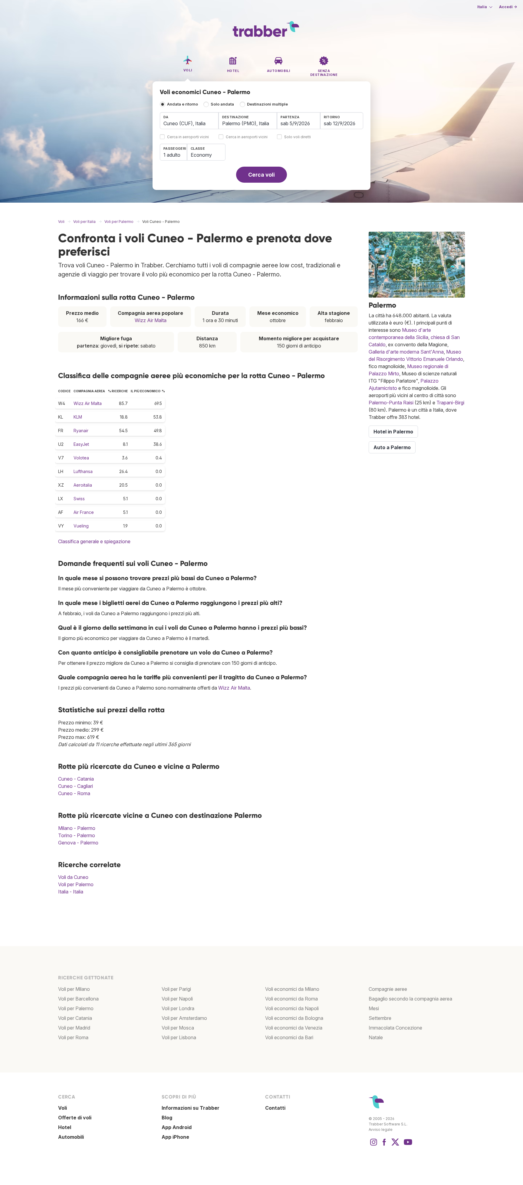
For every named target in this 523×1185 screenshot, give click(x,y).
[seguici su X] (395, 1145)
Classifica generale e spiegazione (94, 541)
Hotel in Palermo (393, 432)
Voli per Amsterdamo (184, 1018)
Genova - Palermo (78, 843)
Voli (62, 1108)
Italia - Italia (70, 892)
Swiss (79, 498)
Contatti (275, 1108)
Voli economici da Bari (289, 1037)
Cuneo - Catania (76, 779)
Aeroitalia (83, 485)
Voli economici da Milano (292, 989)
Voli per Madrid (74, 1028)
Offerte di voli (74, 1118)
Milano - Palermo (76, 828)
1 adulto (171, 155)
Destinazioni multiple (267, 104)
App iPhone (175, 1137)
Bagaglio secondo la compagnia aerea (410, 999)
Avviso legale (381, 1129)
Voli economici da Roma (291, 999)
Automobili (71, 1137)
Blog (167, 1118)
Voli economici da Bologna (294, 1018)
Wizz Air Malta (150, 320)
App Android (177, 1127)
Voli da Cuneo (73, 877)
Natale (376, 1037)
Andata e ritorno (182, 104)
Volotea (81, 457)
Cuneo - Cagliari (75, 786)
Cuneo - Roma (74, 793)
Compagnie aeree (388, 989)
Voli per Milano (74, 989)
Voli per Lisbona (179, 1037)
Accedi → (508, 7)
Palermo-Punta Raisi (391, 403)
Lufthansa (83, 471)
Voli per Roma (73, 1037)
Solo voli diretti (297, 137)
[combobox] (189, 120)
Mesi (374, 1008)
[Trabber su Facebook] (384, 1145)
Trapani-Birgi (450, 403)
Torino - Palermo (76, 835)
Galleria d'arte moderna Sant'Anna (406, 352)
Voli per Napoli (177, 999)
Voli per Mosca (178, 1028)
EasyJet (81, 444)
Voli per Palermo (76, 884)
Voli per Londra (178, 1008)
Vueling (81, 525)
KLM (78, 416)
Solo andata (222, 104)
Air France (84, 512)
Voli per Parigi (176, 989)
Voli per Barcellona (78, 999)
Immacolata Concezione (395, 1028)
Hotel (64, 1127)
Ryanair (81, 430)
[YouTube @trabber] (407, 1145)
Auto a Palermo (392, 447)
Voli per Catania (75, 1018)
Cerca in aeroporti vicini (188, 137)
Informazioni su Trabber (190, 1108)
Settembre (380, 1018)
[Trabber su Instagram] (373, 1145)
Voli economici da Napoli (292, 1008)
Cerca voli (261, 174)
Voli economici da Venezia (293, 1028)
